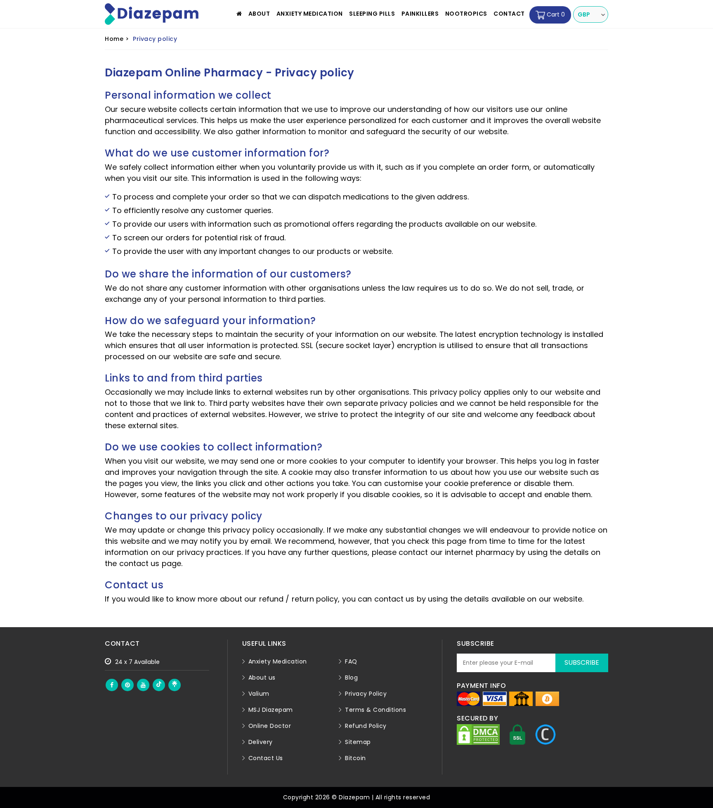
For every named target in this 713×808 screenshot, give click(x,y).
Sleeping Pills (372, 13)
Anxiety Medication (309, 13)
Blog (351, 677)
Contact (509, 13)
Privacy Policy (366, 694)
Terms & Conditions (375, 710)
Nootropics (466, 13)
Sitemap (358, 742)
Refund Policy (366, 726)
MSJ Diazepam (270, 710)
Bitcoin (355, 758)
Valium (258, 694)
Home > (117, 39)
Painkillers (420, 13)
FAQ (351, 661)
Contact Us (265, 758)
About (259, 13)
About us (262, 677)
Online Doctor (269, 726)
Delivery (260, 742)
